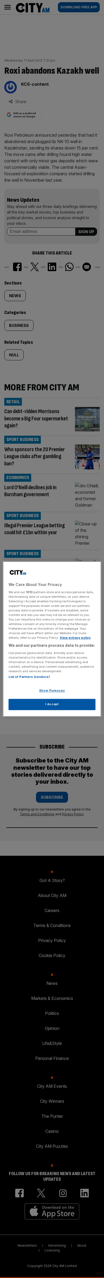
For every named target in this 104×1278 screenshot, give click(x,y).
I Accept (52, 704)
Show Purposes (52, 691)
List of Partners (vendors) (29, 677)
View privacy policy (75, 638)
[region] (52, 639)
